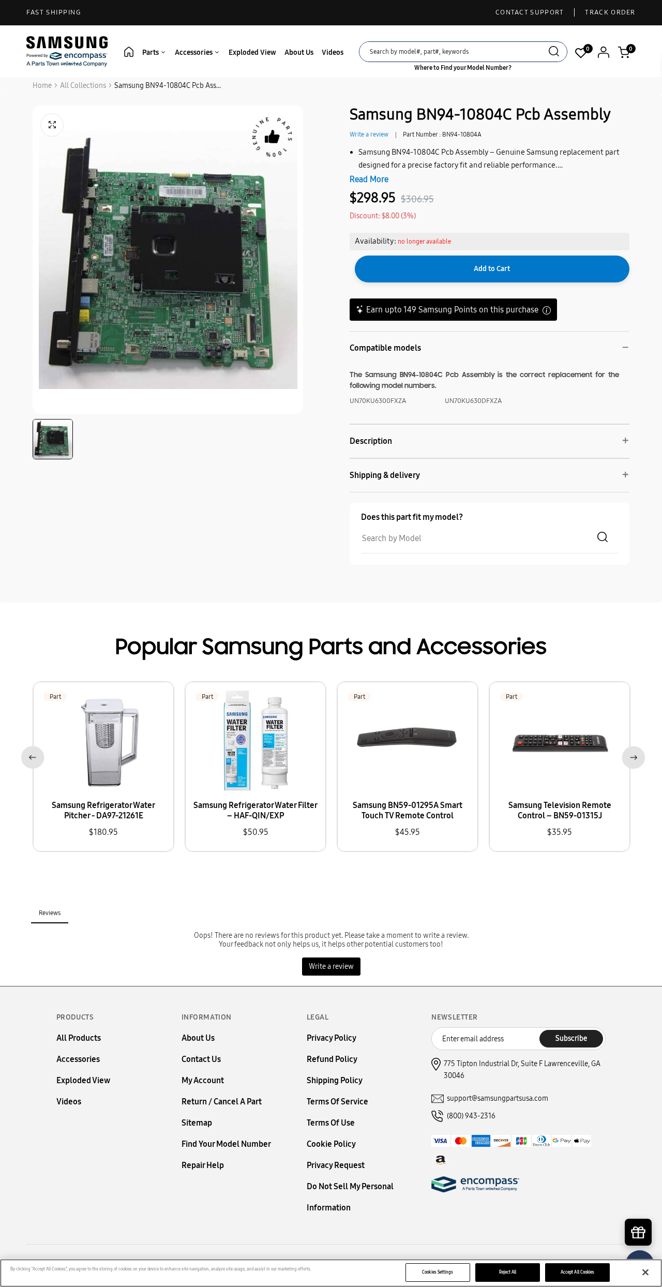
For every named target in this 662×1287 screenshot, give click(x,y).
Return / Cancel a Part (222, 1101)
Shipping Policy (335, 1080)
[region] (331, 1273)
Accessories (194, 52)
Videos (332, 52)
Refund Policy (332, 1059)
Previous (30, 755)
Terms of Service (337, 1101)
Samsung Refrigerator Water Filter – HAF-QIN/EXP (255, 810)
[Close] (645, 1272)
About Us (298, 52)
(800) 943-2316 (471, 1116)
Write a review (369, 134)
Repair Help (203, 1165)
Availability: (375, 241)
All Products (78, 1038)
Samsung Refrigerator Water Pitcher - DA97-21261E (103, 810)
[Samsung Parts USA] (67, 51)
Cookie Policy (331, 1144)
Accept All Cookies (577, 1272)
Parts (151, 52)
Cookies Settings (437, 1272)
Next (631, 755)
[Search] (554, 52)
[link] (639, 1199)
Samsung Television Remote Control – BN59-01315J (559, 810)
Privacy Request (336, 1165)
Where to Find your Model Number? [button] (462, 67)
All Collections (83, 85)
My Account (203, 1080)
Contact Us (201, 1059)
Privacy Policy (331, 1038)
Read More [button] (369, 179)
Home (42, 85)
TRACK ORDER (610, 12)
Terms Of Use (331, 1123)
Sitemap (197, 1123)
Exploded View (252, 52)
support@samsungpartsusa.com (497, 1098)
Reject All (508, 1272)
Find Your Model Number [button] (226, 1144)
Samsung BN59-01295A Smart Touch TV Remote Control (407, 810)
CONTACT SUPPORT (529, 12)
